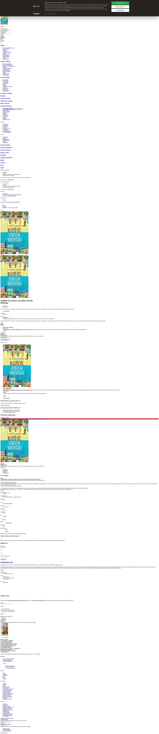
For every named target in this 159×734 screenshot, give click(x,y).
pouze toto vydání (5, 608)
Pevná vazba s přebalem (7, 387)
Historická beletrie (6, 54)
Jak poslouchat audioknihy (8, 689)
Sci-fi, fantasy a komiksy (8, 86)
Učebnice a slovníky (5, 98)
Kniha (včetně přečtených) (7, 616)
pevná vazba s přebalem (7, 503)
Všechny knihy (6, 110)
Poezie (4, 57)
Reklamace (5, 697)
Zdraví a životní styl (7, 70)
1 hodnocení (6, 311)
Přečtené (2, 38)
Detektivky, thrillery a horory (8, 47)
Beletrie (2, 45)
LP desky (2, 162)
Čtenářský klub (6, 711)
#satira (1, 478)
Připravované (5, 115)
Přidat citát (2, 621)
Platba (4, 685)
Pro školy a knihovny (7, 694)
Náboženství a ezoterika (6, 101)
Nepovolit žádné (120, 10)
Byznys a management (7, 64)
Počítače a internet (6, 71)
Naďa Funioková (8, 522)
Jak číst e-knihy (6, 687)
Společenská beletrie (7, 52)
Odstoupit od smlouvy (7, 699)
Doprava (4, 684)
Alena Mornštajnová (7, 131)
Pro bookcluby (6, 716)
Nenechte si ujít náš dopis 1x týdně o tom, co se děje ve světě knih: (13, 720)
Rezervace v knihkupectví (8, 693)
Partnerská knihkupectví (7, 661)
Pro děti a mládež (4, 77)
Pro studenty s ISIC (7, 695)
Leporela (4, 87)
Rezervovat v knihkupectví (6, 338)
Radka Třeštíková (6, 128)
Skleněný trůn (5, 142)
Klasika (4, 53)
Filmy (1, 165)
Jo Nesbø (5, 127)
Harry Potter (5, 136)
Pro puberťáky (6, 82)
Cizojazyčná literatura (6, 106)
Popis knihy (5, 469)
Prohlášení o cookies (7, 708)
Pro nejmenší (5, 79)
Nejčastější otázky (6, 692)
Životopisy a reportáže (7, 68)
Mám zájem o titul (6, 119)
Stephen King (5, 124)
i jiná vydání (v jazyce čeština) (8, 610)
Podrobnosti (5, 470)
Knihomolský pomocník (7, 715)
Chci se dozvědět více (49, 13)
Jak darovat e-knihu (7, 690)
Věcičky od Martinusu (6, 147)
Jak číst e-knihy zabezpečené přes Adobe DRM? (10, 202)
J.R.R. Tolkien (6, 126)
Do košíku (3, 467)
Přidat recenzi (3, 559)
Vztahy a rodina (6, 69)
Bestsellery (5, 112)
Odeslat (2, 723)
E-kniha (3, 617)
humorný (5, 516)
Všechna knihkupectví (7, 660)
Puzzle (2, 167)
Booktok (4, 118)
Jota (4, 314)
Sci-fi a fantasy (6, 49)
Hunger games (6, 139)
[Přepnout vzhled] (1, 42)
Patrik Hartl (5, 125)
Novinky (4, 113)
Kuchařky (3, 95)
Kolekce (4, 117)
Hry (1, 39)
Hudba (2, 160)
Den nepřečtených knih (7, 713)
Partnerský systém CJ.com (8, 707)
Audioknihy (2, 37)
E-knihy (2, 36)
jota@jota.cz (5, 582)
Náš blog (5, 703)
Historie (4, 67)
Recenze (4, 471)
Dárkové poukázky (5, 145)
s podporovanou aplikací (16, 194)
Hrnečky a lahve (4, 152)
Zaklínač (4, 138)
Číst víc (71, 309)
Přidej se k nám (6, 710)
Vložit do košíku (4, 337)
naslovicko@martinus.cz (10, 665)
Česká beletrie (6, 55)
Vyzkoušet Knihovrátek (5, 405)
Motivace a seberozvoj (7, 63)
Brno (4, 658)
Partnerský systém (6, 706)
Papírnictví (3, 155)
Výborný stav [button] (5, 328)
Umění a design (6, 73)
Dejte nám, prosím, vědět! (21, 533)
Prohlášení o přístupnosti (8, 709)
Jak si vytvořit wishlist (7, 691)
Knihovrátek (19, 329)
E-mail (1, 602)
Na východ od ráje (4, 635)
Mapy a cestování (4, 103)
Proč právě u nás (6, 686)
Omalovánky (5, 89)
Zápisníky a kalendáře (6, 157)
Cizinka (4, 141)
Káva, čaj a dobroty (5, 150)
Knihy (4, 205)
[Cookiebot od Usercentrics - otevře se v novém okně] (36, 14)
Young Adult (5, 83)
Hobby (4, 72)
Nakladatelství (6, 472)
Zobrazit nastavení (120, 6)
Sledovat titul (3, 620)
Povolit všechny (120, 3)
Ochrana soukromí (6, 729)
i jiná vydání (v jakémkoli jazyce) (8, 611)
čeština (4, 519)
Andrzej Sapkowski (7, 132)
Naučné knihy (6, 88)
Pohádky (4, 85)
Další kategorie (6, 59)
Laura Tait (5, 307)
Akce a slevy (5, 116)
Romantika (5, 51)
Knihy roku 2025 (6, 111)
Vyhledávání (2, 32)
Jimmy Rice (5, 305)
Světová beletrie (6, 56)
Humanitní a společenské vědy (9, 66)
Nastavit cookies (6, 728)
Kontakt (4, 683)
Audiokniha (4, 618)
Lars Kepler (5, 129)
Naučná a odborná (5, 61)
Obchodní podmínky (7, 730)
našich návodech (10, 179)
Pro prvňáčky (5, 80)
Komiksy (5, 50)
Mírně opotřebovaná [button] (7, 388)
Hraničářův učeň (6, 140)
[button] (81, 317)
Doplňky (2, 40)
